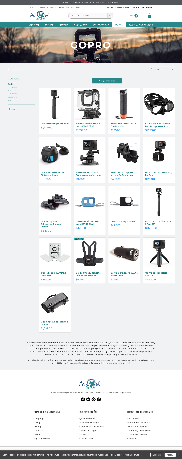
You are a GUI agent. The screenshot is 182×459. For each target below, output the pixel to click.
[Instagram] (94, 399)
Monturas (12, 90)
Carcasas (12, 93)
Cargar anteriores (107, 80)
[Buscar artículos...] (110, 15)
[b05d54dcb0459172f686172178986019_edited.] (99, 399)
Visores (11, 100)
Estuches (12, 97)
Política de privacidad (134, 454)
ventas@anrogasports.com (70, 7)
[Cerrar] (178, 455)
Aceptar (170, 454)
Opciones (157, 454)
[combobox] (162, 69)
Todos (11, 84)
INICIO (110, 7)
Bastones (12, 87)
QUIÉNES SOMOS (122, 7)
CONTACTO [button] (135, 7)
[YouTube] (88, 399)
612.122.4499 (51, 7)
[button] (149, 15)
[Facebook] (83, 399)
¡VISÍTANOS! (147, 7)
